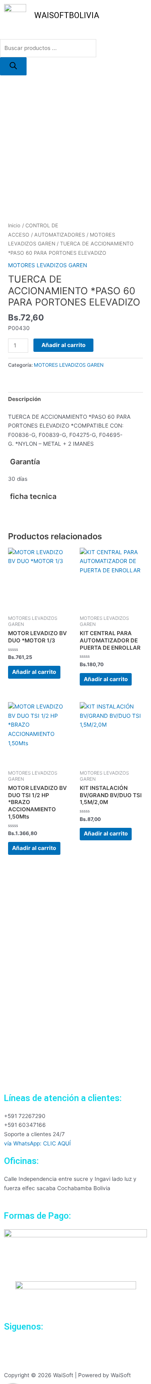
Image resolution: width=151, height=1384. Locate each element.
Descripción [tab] (24, 399)
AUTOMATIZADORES (59, 235)
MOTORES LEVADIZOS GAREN (47, 265)
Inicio (14, 225)
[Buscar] (13, 66)
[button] (75, 34)
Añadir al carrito (63, 345)
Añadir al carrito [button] (34, 672)
